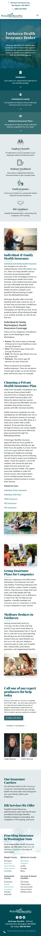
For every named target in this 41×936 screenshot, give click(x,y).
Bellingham (24, 861)
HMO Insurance (10, 499)
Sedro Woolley (9, 866)
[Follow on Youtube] (24, 917)
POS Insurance (10, 507)
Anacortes (8, 863)
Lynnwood (8, 889)
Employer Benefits (20, 148)
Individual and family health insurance (20, 264)
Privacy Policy (11, 931)
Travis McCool (10, 759)
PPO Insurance (10, 503)
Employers (20, 77)
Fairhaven (24, 863)
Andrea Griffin (27, 759)
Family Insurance (20, 189)
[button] (2, 747)
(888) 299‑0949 (20, 9)
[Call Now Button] (4, 932)
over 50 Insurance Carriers (19, 848)
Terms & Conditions (27, 931)
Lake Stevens (9, 887)
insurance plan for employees (16, 603)
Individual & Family (21, 99)
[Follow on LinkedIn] (20, 917)
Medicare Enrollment (20, 168)
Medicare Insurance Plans (20, 121)
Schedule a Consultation (15, 726)
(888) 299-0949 (14, 718)
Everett (7, 884)
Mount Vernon (9, 868)
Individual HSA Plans (12, 494)
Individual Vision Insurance (15, 490)
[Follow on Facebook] (17, 917)
